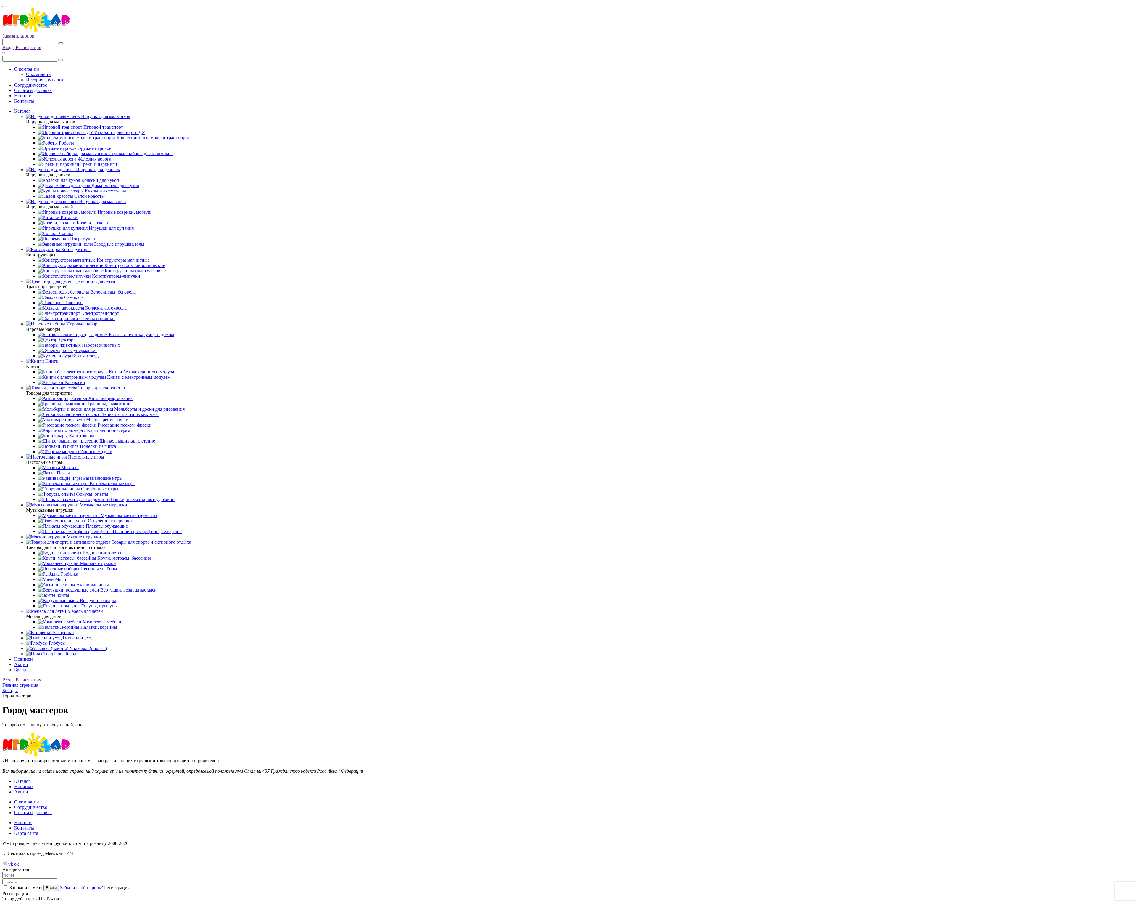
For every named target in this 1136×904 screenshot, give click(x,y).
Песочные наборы (98, 568)
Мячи (60, 579)
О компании (26, 69)
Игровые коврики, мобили (123, 212)
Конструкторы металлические (134, 265)
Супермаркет (83, 350)
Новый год (64, 653)
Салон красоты (89, 196)
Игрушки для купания (111, 228)
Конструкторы (75, 249)
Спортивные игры (99, 488)
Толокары (72, 302)
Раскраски (74, 382)
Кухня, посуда (86, 355)
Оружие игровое (93, 148)
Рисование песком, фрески (123, 424)
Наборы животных (100, 345)
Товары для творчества (101, 387)
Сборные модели (94, 451)
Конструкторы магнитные (123, 260)
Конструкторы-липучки (115, 275)
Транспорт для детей (93, 281)
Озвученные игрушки (109, 520)
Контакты (24, 100)
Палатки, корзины (98, 627)
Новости (23, 95)
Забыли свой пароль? (81, 887)
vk (10, 863)
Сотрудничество (30, 85)
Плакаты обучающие (106, 526)
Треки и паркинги (98, 164)
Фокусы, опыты (91, 494)
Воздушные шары (97, 600)
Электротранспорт (99, 313)
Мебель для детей (84, 611)
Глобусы (57, 643)
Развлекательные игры (111, 483)
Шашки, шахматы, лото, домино (141, 499)
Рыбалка (69, 573)
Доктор (65, 339)
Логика (65, 233)
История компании (45, 79)
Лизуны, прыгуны (99, 605)
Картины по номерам (108, 430)
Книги (51, 361)
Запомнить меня (25, 887)
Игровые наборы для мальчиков (140, 153)
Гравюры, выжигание (108, 403)
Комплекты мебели (101, 621)
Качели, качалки (92, 222)
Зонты (62, 595)
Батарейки (63, 632)
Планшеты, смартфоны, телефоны (147, 531)
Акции (21, 664)
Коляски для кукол (99, 180)
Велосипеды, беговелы (113, 291)
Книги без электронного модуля (141, 371)
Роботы (66, 142)
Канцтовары (81, 435)
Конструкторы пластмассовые (135, 270)
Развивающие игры (102, 478)
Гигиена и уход (77, 637)
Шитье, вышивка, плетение (126, 440)
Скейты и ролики (96, 318)
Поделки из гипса (97, 446)
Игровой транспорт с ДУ (119, 132)
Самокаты (74, 297)
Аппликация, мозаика (110, 398)
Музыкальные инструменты (128, 515)
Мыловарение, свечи (106, 419)
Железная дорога (93, 158)
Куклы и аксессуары (105, 190)
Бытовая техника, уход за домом (141, 334)
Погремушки (82, 238)
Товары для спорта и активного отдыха (150, 542)
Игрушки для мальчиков (105, 116)
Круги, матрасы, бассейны (123, 557)
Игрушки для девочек (97, 169)
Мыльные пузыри (97, 563)
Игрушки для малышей (102, 201)
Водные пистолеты (101, 552)
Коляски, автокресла (105, 307)
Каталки (68, 217)
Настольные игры (85, 456)
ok (16, 863)
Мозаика (69, 467)
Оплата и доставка (33, 90)
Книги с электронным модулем (138, 377)
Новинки (23, 659)
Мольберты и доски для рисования (149, 409)
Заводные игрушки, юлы (118, 244)
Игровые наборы (83, 323)
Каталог (22, 111)
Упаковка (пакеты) (87, 648)
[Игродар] (36, 30)
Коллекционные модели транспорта (152, 137)
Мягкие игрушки (83, 536)
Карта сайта (26, 833)
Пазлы (63, 472)
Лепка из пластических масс (129, 414)
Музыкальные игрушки (102, 504)
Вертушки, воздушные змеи (128, 589)
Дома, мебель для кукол (114, 185)
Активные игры (92, 584)
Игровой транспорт (102, 126)
